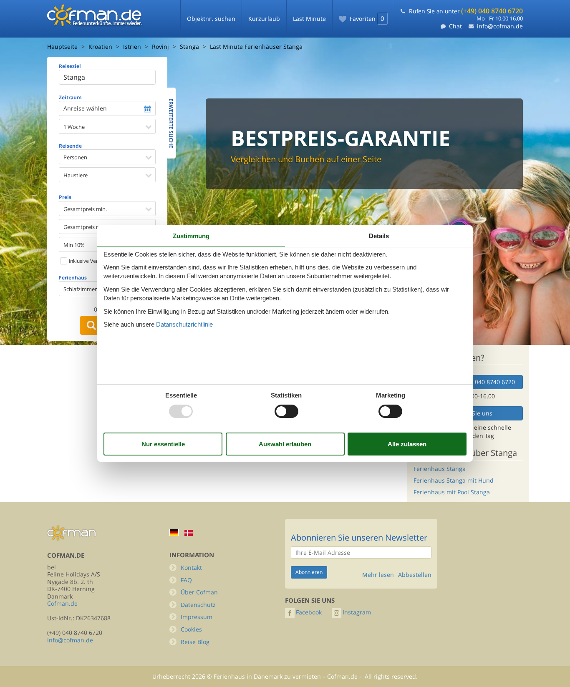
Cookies (191, 629)
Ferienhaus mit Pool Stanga (452, 492)
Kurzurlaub (264, 19)
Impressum (196, 617)
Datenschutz (198, 605)
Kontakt (191, 567)
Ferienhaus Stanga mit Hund (454, 480)
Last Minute (309, 19)
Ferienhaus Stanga (440, 469)
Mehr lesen (378, 575)
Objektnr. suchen (211, 19)
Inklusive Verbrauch (91, 260)
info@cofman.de (500, 26)
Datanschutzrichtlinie (184, 324)
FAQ (186, 580)
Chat (455, 26)
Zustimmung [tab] (191, 235)
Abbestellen (414, 575)
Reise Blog (195, 642)
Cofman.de (62, 603)
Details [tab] (379, 235)
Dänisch (188, 533)
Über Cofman (199, 592)
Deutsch (174, 532)
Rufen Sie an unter (466, 11)
